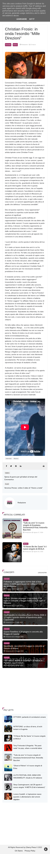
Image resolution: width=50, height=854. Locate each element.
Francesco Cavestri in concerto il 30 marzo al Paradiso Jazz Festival (23, 661)
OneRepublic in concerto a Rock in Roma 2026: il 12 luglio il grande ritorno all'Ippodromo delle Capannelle (25, 617)
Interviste (8, 44)
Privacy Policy (30, 851)
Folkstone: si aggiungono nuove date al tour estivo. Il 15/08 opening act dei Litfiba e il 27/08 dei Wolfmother (24, 584)
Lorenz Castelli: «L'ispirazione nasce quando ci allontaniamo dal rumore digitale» (27, 796)
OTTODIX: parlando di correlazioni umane (29, 717)
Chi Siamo (19, 851)
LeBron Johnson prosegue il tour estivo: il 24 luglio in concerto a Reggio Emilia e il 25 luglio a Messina (24, 600)
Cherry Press (31, 847)
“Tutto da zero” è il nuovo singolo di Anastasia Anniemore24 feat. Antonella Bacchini (28, 757)
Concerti (6, 578)
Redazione (22, 503)
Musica (15, 44)
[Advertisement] (20, 688)
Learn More (22, 19)
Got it (31, 19)
